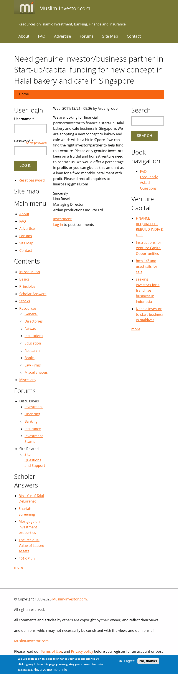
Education (33, 343)
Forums (87, 36)
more (18, 567)
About (23, 36)
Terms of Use (51, 651)
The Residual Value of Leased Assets (31, 545)
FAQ (41, 36)
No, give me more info (50, 669)
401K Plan (27, 558)
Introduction (29, 271)
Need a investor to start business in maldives (149, 314)
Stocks (24, 301)
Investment (62, 219)
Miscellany (27, 379)
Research (32, 350)
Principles (27, 286)
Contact (134, 36)
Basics (24, 279)
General (31, 314)
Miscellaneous (36, 372)
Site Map (110, 36)
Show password (36, 143)
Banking (31, 421)
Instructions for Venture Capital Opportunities (148, 248)
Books (30, 357)
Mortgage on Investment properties (29, 527)
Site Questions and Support (35, 460)
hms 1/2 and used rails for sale (146, 266)
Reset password (32, 180)
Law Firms (33, 365)
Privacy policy (82, 651)
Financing (32, 414)
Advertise (62, 36)
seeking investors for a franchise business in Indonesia (148, 290)
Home (24, 94)
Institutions (34, 335)
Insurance (33, 428)
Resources (27, 308)
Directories (34, 321)
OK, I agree (126, 661)
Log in (58, 224)
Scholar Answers (32, 293)
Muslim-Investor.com (69, 599)
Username (24, 118)
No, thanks (148, 661)
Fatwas (30, 328)
